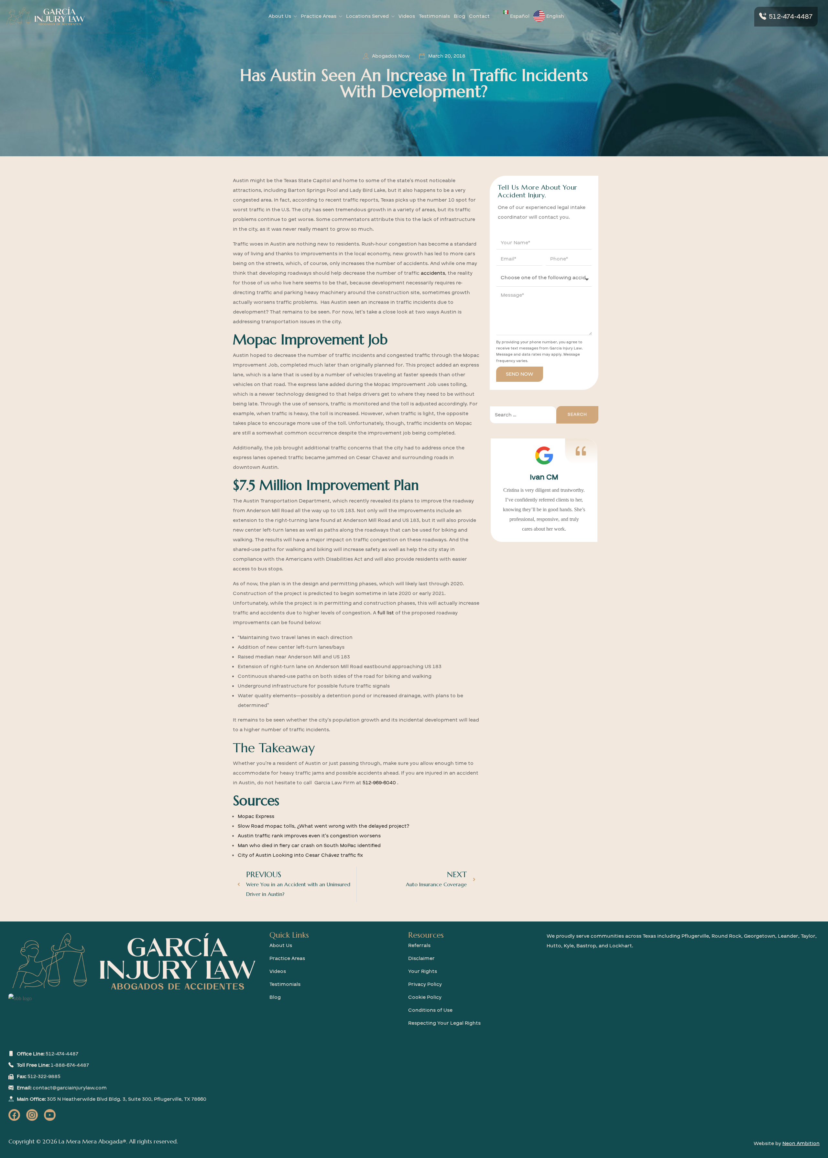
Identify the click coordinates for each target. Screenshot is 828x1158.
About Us (279, 16)
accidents (433, 273)
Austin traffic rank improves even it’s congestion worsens (309, 835)
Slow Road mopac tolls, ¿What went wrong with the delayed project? (323, 826)
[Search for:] (523, 415)
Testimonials (434, 16)
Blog (459, 16)
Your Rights (422, 971)
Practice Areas (318, 16)
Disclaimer (421, 958)
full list (385, 612)
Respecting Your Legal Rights (444, 1023)
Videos (406, 16)
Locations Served (367, 16)
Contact (479, 16)
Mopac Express (256, 816)
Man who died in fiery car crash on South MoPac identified (309, 845)
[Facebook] (14, 1115)
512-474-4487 (790, 17)
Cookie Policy (424, 997)
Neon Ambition (801, 1143)
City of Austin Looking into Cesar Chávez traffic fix (300, 855)
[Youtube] (50, 1115)
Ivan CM (544, 477)
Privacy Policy (425, 984)
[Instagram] (32, 1115)
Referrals (419, 945)
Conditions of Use (430, 1010)
